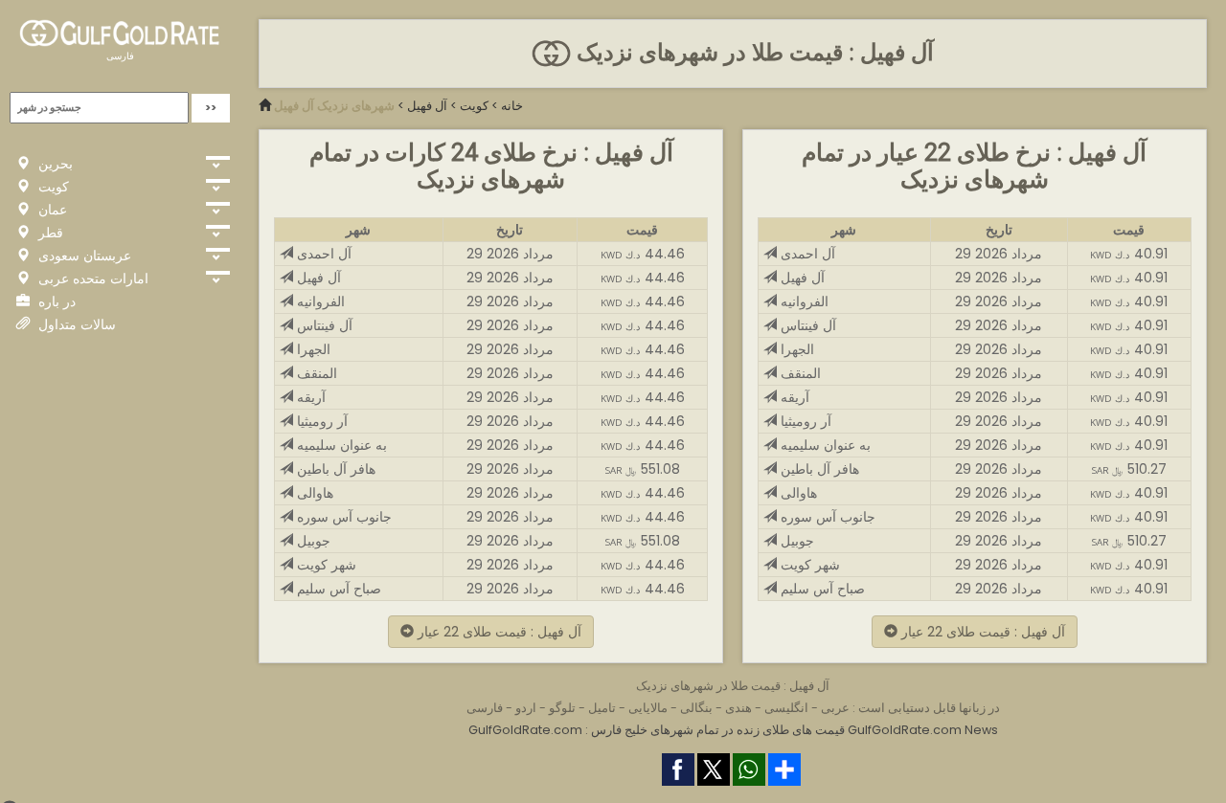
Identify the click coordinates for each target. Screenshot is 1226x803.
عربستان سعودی (82, 255)
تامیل (602, 708)
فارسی (120, 56)
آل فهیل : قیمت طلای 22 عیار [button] (497, 631)
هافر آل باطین (334, 469)
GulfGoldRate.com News (923, 730)
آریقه (309, 397)
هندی (738, 708)
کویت (51, 186)
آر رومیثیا (320, 421)
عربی (835, 708)
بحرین (53, 163)
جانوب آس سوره (342, 516)
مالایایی (648, 708)
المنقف (315, 373)
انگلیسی (786, 708)
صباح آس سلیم (337, 588)
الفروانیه (319, 301)
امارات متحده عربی (91, 278)
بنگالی (696, 708)
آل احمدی (322, 253)
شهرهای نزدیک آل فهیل (334, 106)
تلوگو (562, 708)
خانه (512, 106)
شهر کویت (324, 564)
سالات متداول (75, 324)
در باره (55, 301)
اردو (525, 708)
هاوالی (313, 492)
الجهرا (311, 349)
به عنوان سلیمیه (340, 445)
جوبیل (311, 540)
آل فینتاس (322, 325)
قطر (48, 232)
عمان (50, 209)
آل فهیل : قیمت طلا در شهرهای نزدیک (752, 52)
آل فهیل (427, 106)
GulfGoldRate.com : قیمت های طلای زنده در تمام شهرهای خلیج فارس (656, 730)
